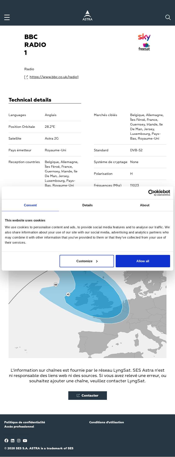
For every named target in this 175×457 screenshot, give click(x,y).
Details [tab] (87, 205)
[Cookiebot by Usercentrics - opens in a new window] (151, 193)
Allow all (142, 261)
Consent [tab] (30, 205)
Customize (84, 261)
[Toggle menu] (7, 17)
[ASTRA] (87, 16)
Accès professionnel (19, 426)
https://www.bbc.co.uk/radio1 (38, 77)
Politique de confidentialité (24, 422)
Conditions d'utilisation (106, 422)
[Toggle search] (168, 17)
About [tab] (144, 205)
